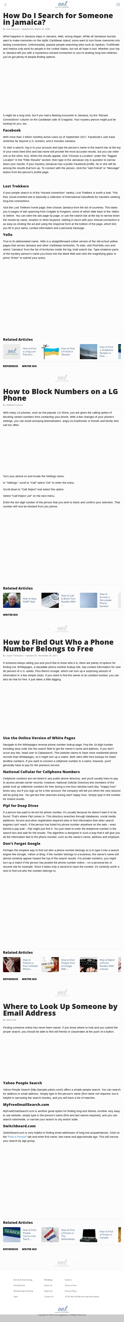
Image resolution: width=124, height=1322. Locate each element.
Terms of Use (71, 1285)
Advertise (48, 1291)
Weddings (48, 1279)
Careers (68, 1279)
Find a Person (17, 1136)
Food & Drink (19, 1285)
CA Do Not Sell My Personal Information (82, 1296)
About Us (48, 1285)
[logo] (62, 4)
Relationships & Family (23, 1291)
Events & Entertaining (23, 1279)
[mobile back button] (5, 4)
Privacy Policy (71, 1291)
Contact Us (49, 1296)
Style (16, 1296)
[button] (5, 4)
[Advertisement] (62, 90)
